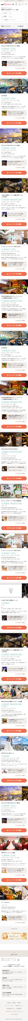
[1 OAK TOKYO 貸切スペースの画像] (14, 590)
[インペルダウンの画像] (14, 893)
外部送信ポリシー (19, 1005)
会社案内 (9, 1002)
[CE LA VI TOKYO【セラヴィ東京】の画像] (14, 36)
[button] (14, 972)
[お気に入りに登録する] (25, 43)
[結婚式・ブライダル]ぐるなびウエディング (10, 958)
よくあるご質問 (14, 1014)
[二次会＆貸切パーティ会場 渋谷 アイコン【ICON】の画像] (14, 185)
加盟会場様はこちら (11, 1008)
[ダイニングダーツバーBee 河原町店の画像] (14, 491)
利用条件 (19, 1002)
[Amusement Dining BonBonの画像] (14, 439)
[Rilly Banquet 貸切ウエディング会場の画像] (14, 692)
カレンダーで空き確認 (15, 73)
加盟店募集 (18, 1008)
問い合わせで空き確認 (15, 528)
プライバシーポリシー (9, 1005)
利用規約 (14, 1002)
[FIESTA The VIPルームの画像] (14, 743)
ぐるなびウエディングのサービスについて (14, 1011)
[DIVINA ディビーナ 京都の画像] (14, 843)
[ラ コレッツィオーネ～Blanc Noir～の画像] (14, 237)
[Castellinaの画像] (14, 86)
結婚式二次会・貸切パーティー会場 (8, 960)
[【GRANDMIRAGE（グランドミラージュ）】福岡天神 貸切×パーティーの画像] (14, 286)
